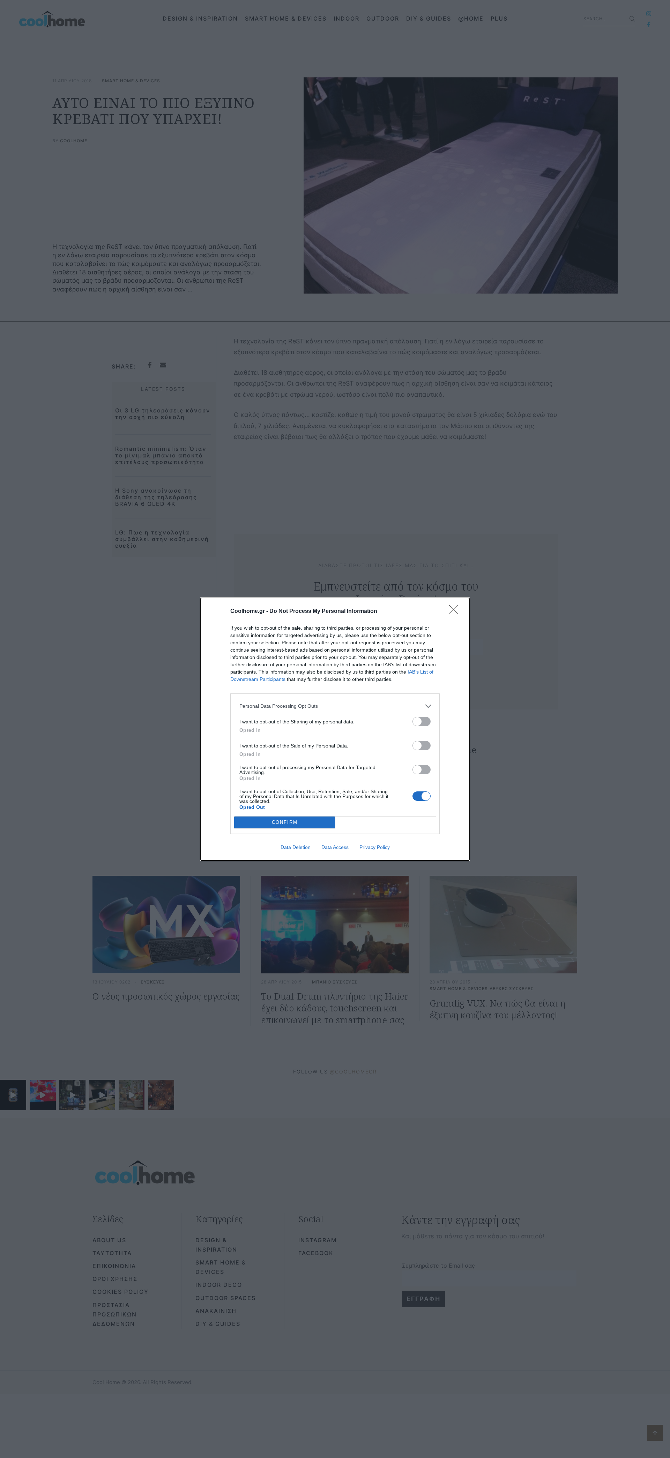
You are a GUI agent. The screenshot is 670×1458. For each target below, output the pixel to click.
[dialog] (335, 729)
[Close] (455, 611)
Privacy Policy (374, 847)
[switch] (421, 721)
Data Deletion (296, 847)
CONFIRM (285, 822)
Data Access (335, 847)
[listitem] (335, 706)
